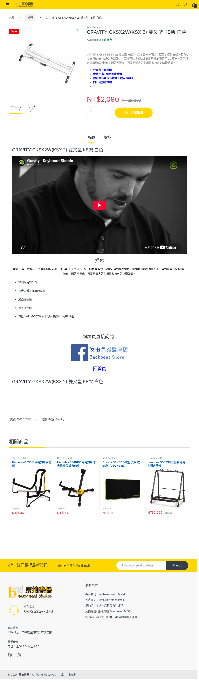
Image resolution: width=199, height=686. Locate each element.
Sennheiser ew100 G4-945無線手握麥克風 (111, 617)
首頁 (12, 17)
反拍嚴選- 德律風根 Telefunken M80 (107, 611)
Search (177, 5)
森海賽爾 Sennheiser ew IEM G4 (105, 594)
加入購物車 (136, 112)
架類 (30, 17)
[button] (77, 30)
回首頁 (99, 368)
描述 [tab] (91, 137)
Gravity (96, 27)
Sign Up (177, 565)
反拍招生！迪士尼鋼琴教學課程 (104, 605)
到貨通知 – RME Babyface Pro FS (105, 599)
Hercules (16, 458)
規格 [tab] (107, 137)
